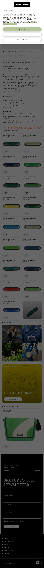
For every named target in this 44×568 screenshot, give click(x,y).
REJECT (22, 34)
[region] (22, 22)
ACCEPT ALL (22, 29)
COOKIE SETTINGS (22, 39)
